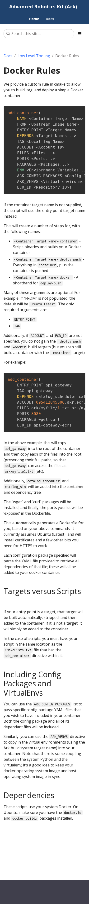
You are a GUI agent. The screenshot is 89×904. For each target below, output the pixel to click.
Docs (8, 55)
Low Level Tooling (34, 55)
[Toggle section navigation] (80, 33)
